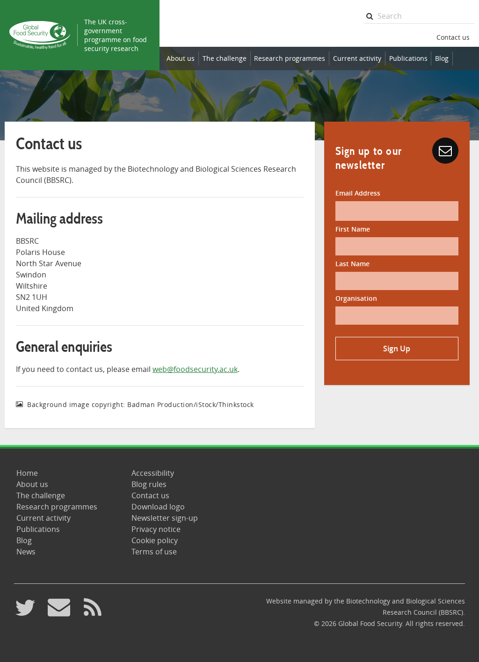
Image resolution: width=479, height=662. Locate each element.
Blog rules (149, 484)
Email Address (357, 193)
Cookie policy (154, 540)
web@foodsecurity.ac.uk (195, 369)
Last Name (352, 263)
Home (27, 473)
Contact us (453, 37)
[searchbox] (419, 16)
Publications (408, 58)
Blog (442, 58)
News (26, 551)
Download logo (158, 507)
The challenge (225, 58)
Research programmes (289, 58)
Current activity (357, 58)
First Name (352, 229)
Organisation (356, 298)
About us (181, 58)
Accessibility (152, 473)
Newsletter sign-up (164, 518)
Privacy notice (156, 529)
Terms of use (154, 551)
